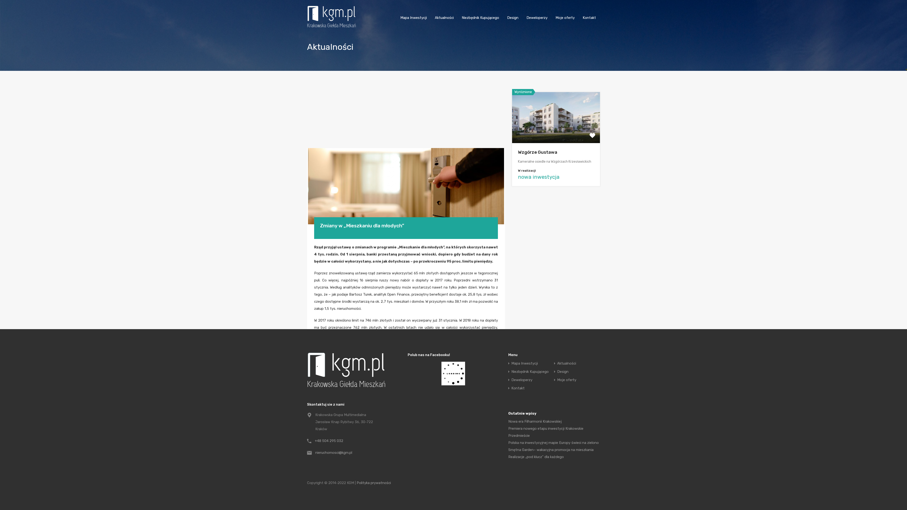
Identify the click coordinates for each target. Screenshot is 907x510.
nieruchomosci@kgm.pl (333, 452)
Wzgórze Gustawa (537, 152)
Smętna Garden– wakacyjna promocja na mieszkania (551, 450)
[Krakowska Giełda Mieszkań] (331, 27)
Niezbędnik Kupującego (480, 18)
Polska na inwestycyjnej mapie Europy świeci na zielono (553, 443)
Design (512, 18)
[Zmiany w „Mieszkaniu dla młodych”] (406, 186)
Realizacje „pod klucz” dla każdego (536, 457)
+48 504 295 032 (329, 441)
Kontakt (589, 18)
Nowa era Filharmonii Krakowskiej (535, 421)
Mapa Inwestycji (413, 18)
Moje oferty (565, 18)
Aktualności (444, 18)
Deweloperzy (537, 18)
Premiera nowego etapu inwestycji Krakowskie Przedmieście (545, 432)
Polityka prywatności (374, 483)
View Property (556, 133)
